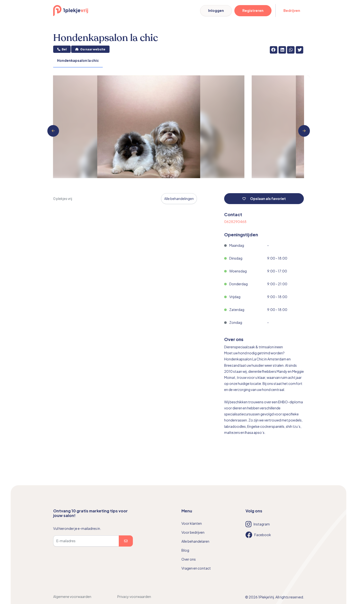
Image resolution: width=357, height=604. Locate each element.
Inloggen (216, 10)
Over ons (188, 559)
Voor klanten (191, 523)
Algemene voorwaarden (72, 596)
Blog (185, 550)
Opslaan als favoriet (268, 198)
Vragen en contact (196, 568)
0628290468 (235, 221)
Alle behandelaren (195, 541)
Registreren (253, 10)
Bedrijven (291, 10)
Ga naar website (92, 49)
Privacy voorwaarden (134, 596)
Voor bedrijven (192, 532)
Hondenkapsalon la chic (78, 60)
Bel (64, 49)
